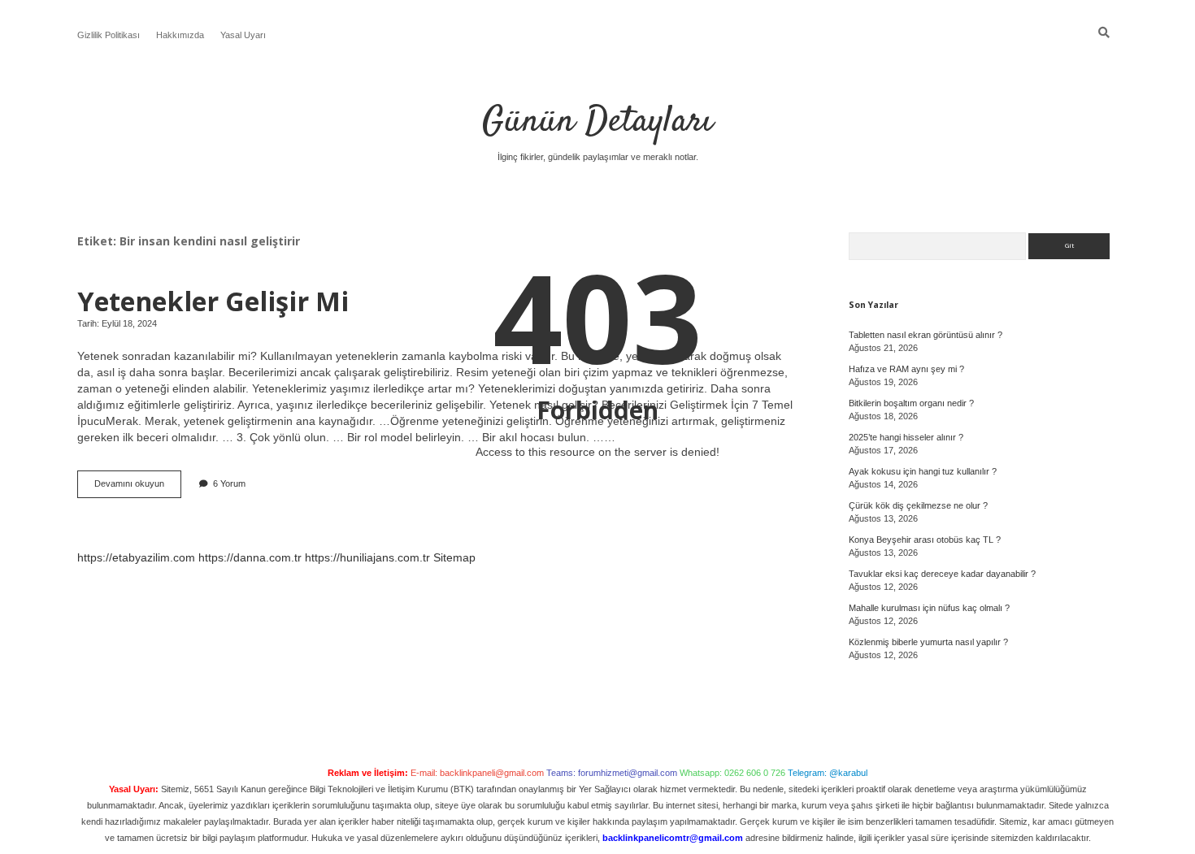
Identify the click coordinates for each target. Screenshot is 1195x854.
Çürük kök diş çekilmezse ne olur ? (918, 505)
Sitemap (454, 557)
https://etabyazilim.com (136, 557)
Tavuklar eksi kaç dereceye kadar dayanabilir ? (942, 574)
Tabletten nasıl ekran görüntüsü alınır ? (925, 335)
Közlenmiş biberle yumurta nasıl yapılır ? (928, 642)
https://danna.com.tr (250, 557)
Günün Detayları (597, 122)
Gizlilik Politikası (108, 35)
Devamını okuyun (137, 488)
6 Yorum (229, 483)
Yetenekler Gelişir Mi (213, 301)
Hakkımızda (180, 35)
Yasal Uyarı (243, 35)
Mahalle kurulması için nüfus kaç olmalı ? (929, 608)
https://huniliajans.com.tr (367, 557)
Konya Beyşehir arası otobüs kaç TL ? (925, 539)
